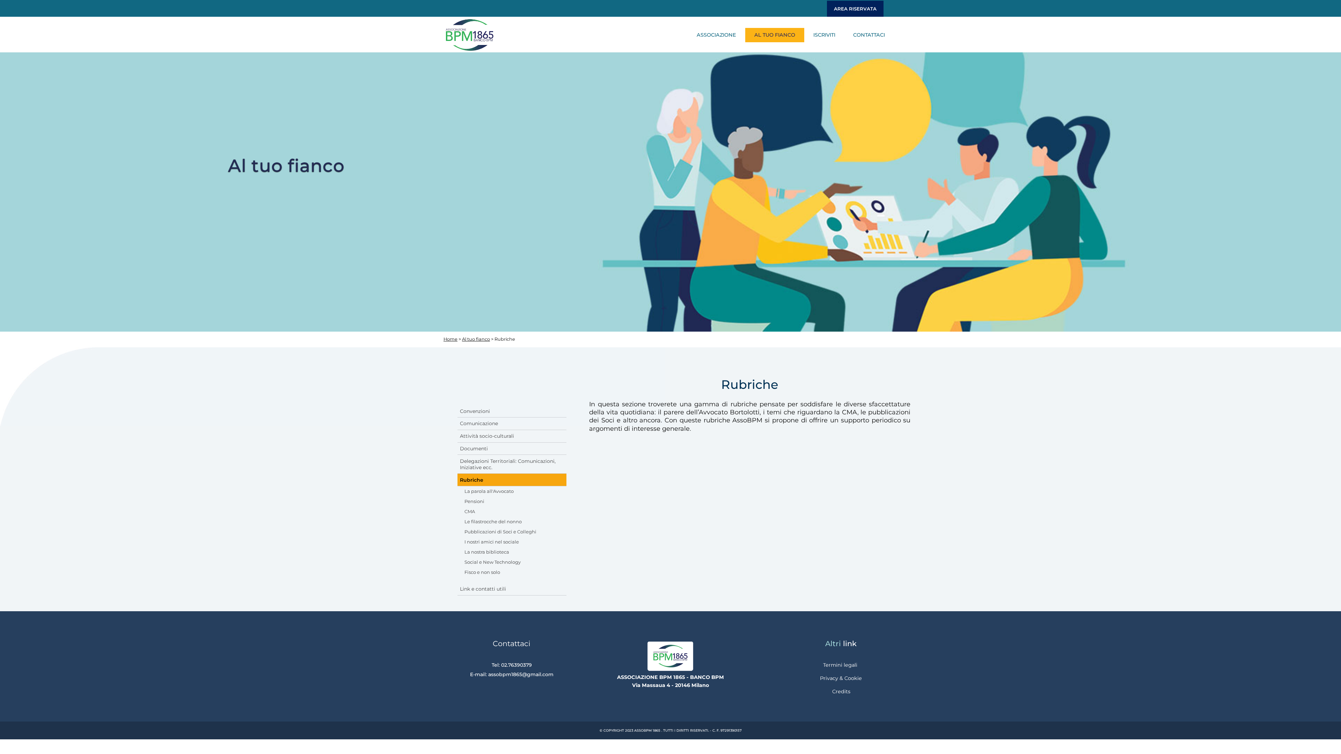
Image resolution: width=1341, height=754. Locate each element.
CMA (469, 511)
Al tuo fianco (774, 35)
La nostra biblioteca (486, 552)
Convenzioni (475, 411)
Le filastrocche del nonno (493, 521)
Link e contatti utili (483, 589)
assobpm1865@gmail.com (521, 674)
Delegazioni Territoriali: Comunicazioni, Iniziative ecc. (508, 464)
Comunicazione (479, 423)
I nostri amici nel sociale (491, 542)
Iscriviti (824, 35)
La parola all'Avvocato (489, 491)
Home (450, 339)
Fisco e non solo (482, 572)
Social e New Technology (492, 562)
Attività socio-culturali (487, 436)
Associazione (716, 35)
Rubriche (471, 480)
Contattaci (869, 35)
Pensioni (474, 501)
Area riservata (855, 9)
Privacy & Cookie (841, 678)
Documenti (474, 448)
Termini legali (840, 665)
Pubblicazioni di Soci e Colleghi (500, 531)
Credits (841, 691)
